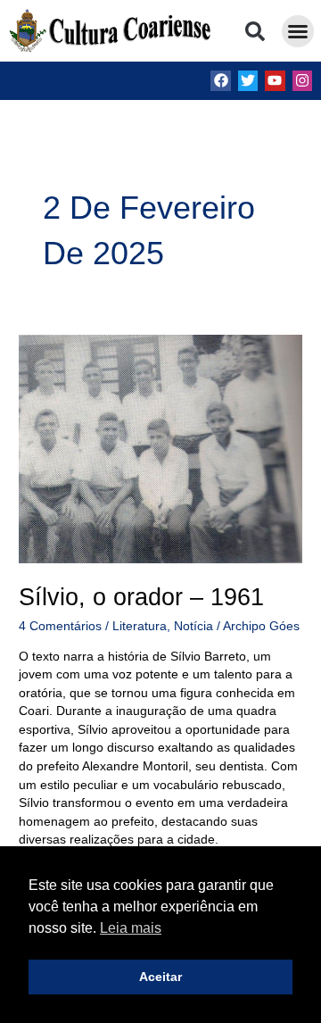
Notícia (193, 626)
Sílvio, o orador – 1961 (141, 597)
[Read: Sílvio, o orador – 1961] (160, 448)
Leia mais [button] (130, 928)
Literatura (139, 626)
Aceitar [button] (160, 976)
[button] (255, 31)
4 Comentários (60, 626)
